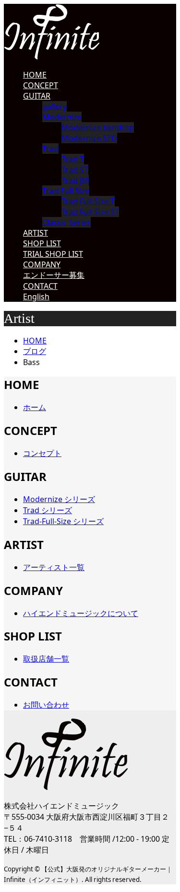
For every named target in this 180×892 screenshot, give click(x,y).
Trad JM (75, 180)
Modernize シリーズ (59, 499)
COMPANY (41, 264)
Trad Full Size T (88, 201)
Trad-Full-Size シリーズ (63, 521)
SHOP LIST (42, 243)
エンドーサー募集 (53, 275)
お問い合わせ (46, 704)
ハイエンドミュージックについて (80, 613)
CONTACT (40, 286)
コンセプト (42, 453)
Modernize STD (89, 138)
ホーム (34, 407)
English (36, 296)
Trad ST (74, 169)
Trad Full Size (65, 190)
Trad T (72, 159)
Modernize (62, 117)
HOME (35, 74)
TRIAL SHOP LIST (53, 254)
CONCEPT (40, 85)
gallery (54, 106)
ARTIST (35, 233)
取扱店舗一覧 (46, 658)
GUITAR (36, 96)
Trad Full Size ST (90, 211)
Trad (50, 148)
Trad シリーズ (47, 510)
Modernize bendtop (97, 127)
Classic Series (66, 222)
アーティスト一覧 (53, 567)
